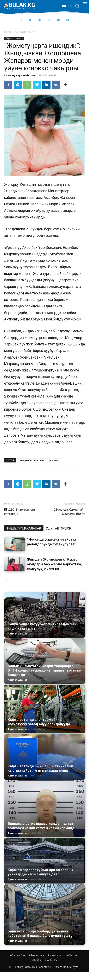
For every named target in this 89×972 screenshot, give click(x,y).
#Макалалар (55, 955)
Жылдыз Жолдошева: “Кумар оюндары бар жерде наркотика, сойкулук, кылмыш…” (54, 564)
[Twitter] (58, 20)
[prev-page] (6, 579)
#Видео (36, 959)
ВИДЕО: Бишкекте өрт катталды (19, 512)
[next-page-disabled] (13, 579)
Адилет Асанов (17, 633)
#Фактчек (73, 955)
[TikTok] (49, 20)
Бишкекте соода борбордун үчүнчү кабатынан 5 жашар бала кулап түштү (40, 933)
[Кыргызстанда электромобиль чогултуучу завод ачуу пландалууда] (44, 709)
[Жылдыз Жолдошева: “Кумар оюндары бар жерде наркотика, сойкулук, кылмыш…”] (14, 564)
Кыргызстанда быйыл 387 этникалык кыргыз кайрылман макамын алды (40, 768)
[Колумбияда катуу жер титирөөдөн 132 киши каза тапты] (44, 615)
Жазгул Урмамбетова (21, 75)
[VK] (56, 85)
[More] (65, 85)
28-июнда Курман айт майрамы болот (69, 512)
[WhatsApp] (27, 85)
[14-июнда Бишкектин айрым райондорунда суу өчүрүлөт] (14, 544)
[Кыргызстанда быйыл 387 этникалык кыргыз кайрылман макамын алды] (44, 757)
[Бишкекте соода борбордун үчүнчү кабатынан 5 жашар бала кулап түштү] (44, 914)
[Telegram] (39, 20)
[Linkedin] (46, 85)
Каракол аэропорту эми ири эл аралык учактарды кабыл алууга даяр (40, 872)
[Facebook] (21, 20)
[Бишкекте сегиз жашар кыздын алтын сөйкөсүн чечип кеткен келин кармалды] (44, 808)
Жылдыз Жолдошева (31, 460)
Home (7, 32)
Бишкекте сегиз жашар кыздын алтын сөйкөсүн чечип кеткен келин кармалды (42, 825)
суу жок (53, 460)
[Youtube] (67, 20)
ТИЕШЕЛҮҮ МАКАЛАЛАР (24, 528)
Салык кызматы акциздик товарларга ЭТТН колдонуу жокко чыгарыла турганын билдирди (44, 670)
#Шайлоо (51, 959)
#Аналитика (36, 955)
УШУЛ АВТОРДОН (58, 528)
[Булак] (19, 5)
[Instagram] (30, 20)
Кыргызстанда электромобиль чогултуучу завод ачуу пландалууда (39, 722)
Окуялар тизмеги (25, 32)
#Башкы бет (17, 955)
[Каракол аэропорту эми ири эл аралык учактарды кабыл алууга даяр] (44, 861)
